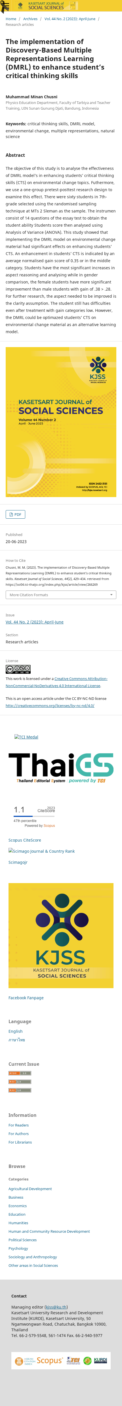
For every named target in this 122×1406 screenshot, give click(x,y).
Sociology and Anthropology (33, 1256)
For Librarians (20, 1142)
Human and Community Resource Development (49, 1231)
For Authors (19, 1133)
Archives (30, 18)
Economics (18, 1205)
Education (17, 1214)
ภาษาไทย (17, 1039)
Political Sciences (23, 1239)
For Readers (19, 1125)
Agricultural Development (30, 1188)
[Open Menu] (5, 5)
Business (16, 1197)
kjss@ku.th (56, 1307)
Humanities (18, 1222)
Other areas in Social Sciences (33, 1265)
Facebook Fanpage (26, 997)
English (16, 1031)
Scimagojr (18, 862)
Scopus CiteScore (25, 840)
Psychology (18, 1248)
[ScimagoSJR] (42, 851)
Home (11, 18)
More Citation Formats (29, 594)
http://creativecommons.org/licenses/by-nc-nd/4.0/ (50, 705)
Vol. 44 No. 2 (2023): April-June (70, 18)
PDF (17, 514)
